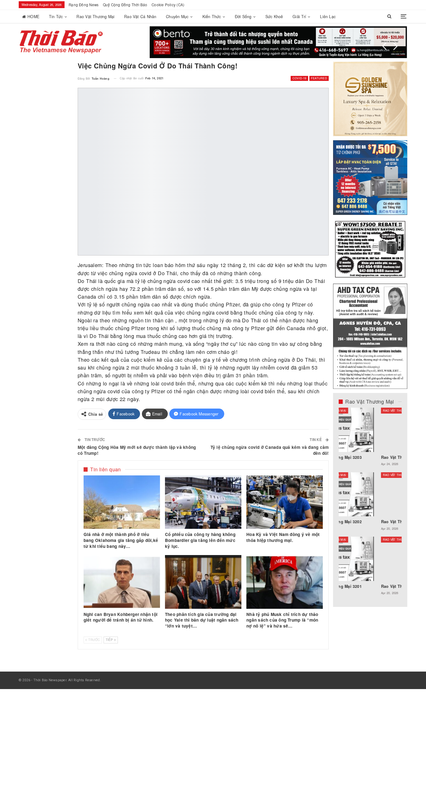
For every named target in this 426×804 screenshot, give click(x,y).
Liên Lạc (328, 16)
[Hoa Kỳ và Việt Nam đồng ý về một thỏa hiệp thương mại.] (284, 502)
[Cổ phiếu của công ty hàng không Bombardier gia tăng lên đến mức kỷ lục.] (203, 502)
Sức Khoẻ (274, 16)
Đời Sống (243, 16)
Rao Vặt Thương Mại (95, 16)
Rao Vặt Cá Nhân (140, 16)
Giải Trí (299, 16)
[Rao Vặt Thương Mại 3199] (370, 559)
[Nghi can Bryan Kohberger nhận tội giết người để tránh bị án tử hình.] (122, 582)
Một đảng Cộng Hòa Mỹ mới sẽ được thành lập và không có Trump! (137, 450)
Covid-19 (300, 78)
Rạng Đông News (84, 4)
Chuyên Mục (177, 16)
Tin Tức (56, 16)
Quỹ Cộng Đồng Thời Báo (125, 4)
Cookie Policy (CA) (168, 4)
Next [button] (395, 46)
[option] (370, 504)
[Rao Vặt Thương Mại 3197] (370, 494)
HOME (33, 16)
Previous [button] (385, 46)
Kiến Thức (211, 16)
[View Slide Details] (278, 42)
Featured (319, 78)
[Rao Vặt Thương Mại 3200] (370, 430)
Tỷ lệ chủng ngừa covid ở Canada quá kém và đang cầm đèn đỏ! (270, 450)
